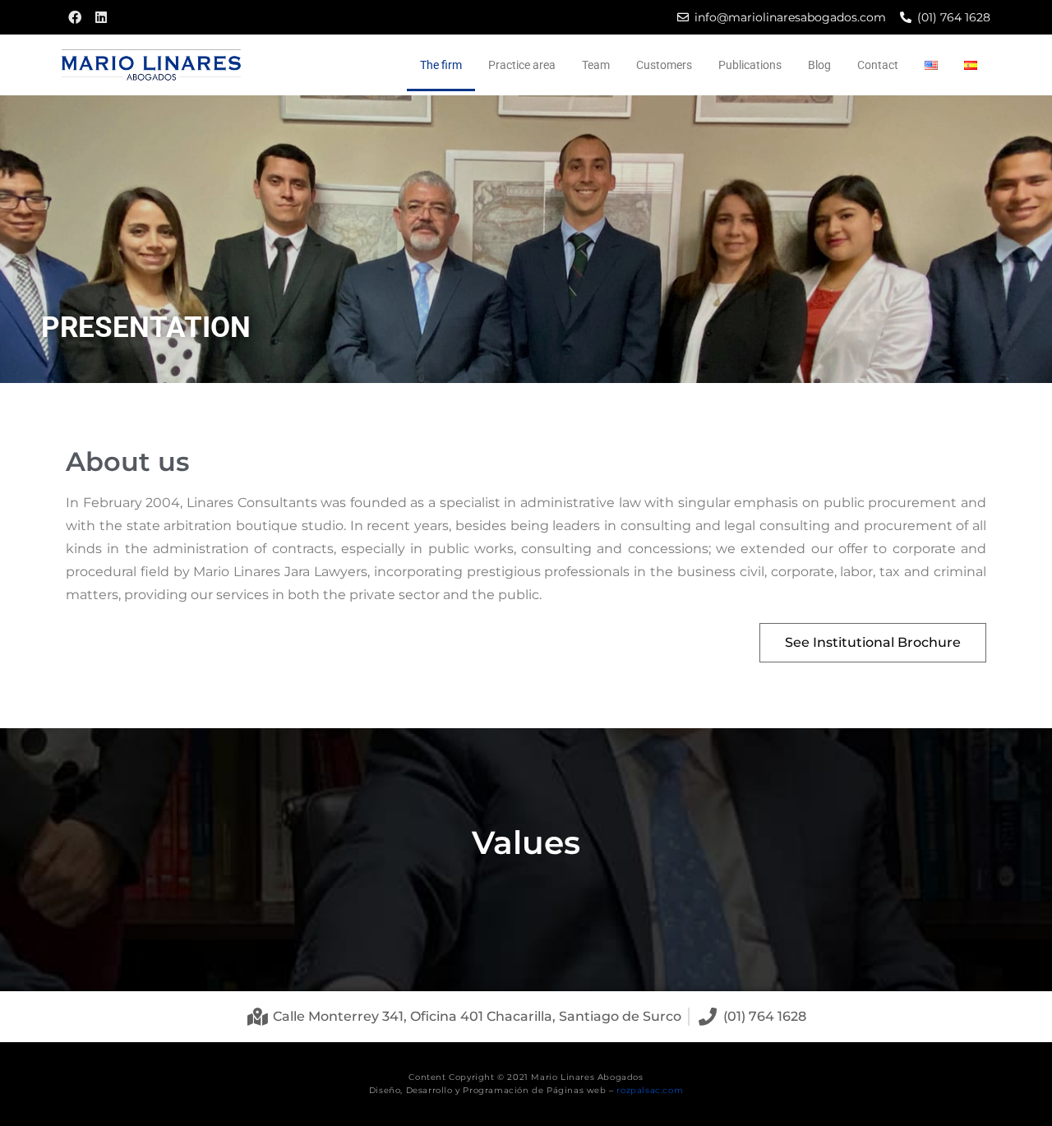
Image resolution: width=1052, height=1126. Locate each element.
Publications (750, 65)
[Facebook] (75, 17)
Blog (819, 65)
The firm (441, 65)
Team (596, 65)
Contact (877, 65)
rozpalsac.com (649, 1090)
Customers (664, 65)
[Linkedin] (101, 17)
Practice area (522, 65)
